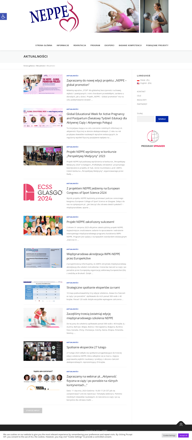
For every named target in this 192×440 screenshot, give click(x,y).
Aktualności (40, 66)
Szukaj (140, 113)
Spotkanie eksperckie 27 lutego (86, 347)
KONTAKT (141, 91)
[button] (3, 16)
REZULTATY (142, 100)
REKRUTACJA (80, 45)
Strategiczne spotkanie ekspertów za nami (93, 287)
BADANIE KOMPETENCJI (130, 45)
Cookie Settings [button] (169, 435)
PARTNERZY (142, 104)
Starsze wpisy (33, 410)
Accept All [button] (183, 435)
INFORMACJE (63, 45)
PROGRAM (95, 45)
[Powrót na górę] (181, 424)
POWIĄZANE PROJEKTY (157, 45)
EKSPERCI (109, 45)
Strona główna (43, 45)
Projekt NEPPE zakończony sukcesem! (90, 222)
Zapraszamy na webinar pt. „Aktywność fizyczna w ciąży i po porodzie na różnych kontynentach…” (92, 380)
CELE (139, 95)
